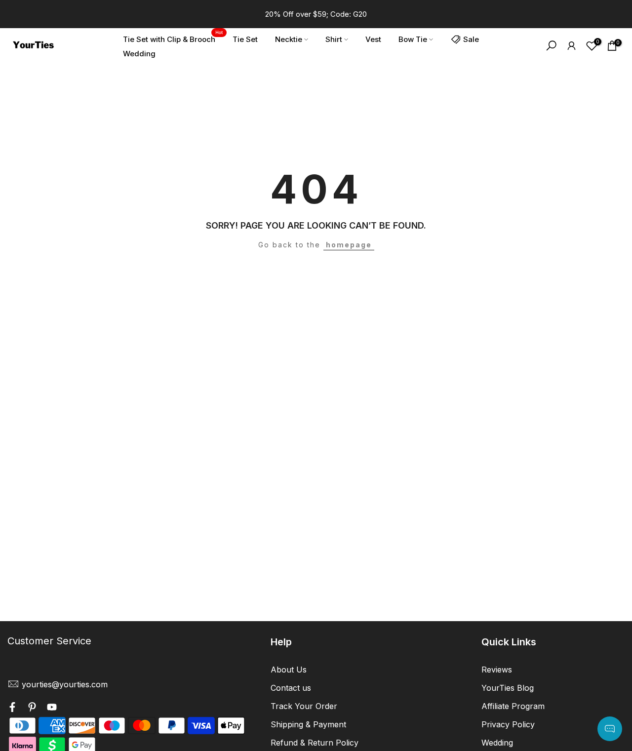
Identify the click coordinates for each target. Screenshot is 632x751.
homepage (349, 244)
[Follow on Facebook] (12, 708)
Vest (373, 39)
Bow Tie (412, 39)
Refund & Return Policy (314, 743)
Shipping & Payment (308, 724)
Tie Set (245, 39)
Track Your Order (304, 706)
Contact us (291, 688)
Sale (471, 39)
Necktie (288, 39)
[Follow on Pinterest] (32, 708)
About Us (289, 669)
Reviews (496, 669)
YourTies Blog (507, 688)
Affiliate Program (513, 706)
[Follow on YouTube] (52, 708)
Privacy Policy (508, 724)
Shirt (333, 39)
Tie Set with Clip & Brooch (173, 38)
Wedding (139, 53)
